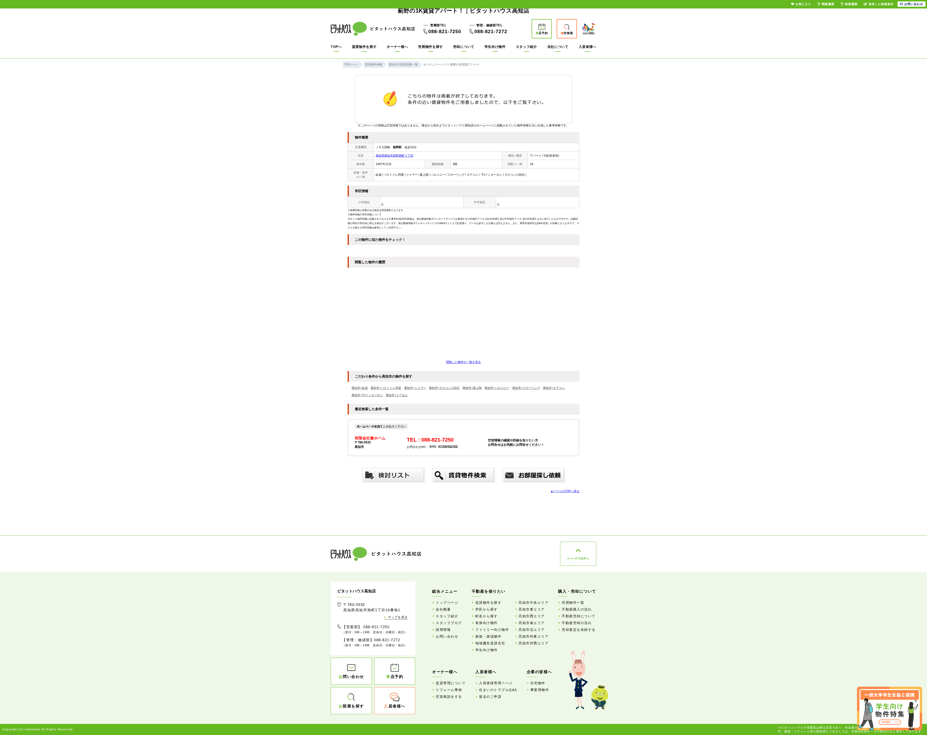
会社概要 (443, 609)
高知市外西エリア (533, 643)
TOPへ (336, 47)
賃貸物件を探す (364, 47)
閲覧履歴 (828, 4)
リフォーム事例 (449, 690)
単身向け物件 (486, 623)
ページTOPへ (578, 558)
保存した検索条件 (881, 4)
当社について (558, 47)
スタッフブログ (449, 623)
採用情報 (443, 630)
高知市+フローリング (526, 388)
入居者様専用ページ (496, 683)
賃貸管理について (451, 683)
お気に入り (803, 4)
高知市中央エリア (533, 602)
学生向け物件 (495, 47)
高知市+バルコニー (497, 388)
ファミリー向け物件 (492, 630)
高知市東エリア (532, 609)
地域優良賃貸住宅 (490, 643)
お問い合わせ (447, 636)
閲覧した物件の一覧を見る (463, 362)
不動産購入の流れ (577, 609)
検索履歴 (851, 4)
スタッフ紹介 (526, 47)
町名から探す (486, 616)
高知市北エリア (532, 630)
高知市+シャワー (415, 388)
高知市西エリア (532, 616)
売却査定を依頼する (579, 630)
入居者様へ (588, 47)
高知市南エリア (532, 623)
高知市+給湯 (359, 388)
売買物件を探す (430, 47)
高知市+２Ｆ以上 (397, 395)
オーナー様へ (397, 47)
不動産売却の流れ (577, 623)
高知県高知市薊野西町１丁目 (394, 155)
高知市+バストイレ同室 (386, 388)
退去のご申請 (490, 697)
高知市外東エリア (533, 636)
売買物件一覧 (573, 602)
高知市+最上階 (472, 388)
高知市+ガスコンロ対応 (444, 388)
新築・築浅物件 (488, 636)
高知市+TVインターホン (367, 395)
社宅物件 (537, 683)
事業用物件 (539, 690)
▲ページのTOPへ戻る (564, 491)
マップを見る (398, 617)
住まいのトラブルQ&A (498, 690)
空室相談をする (449, 697)
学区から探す (486, 609)
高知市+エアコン (554, 388)
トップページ (447, 602)
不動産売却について (579, 616)
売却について (463, 47)
